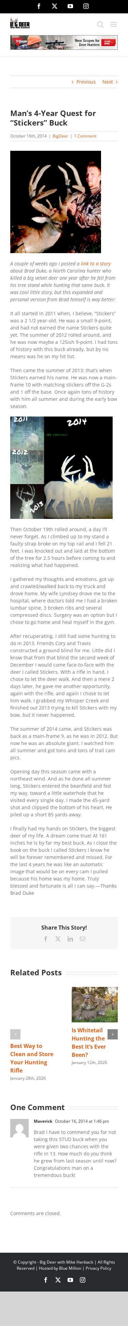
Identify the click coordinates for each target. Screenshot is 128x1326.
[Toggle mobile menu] (114, 24)
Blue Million (70, 1268)
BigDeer (60, 136)
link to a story (96, 263)
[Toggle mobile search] (100, 24)
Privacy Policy (98, 1268)
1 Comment (85, 136)
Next (107, 81)
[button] (15, 1034)
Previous (86, 81)
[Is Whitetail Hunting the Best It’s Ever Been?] (95, 990)
